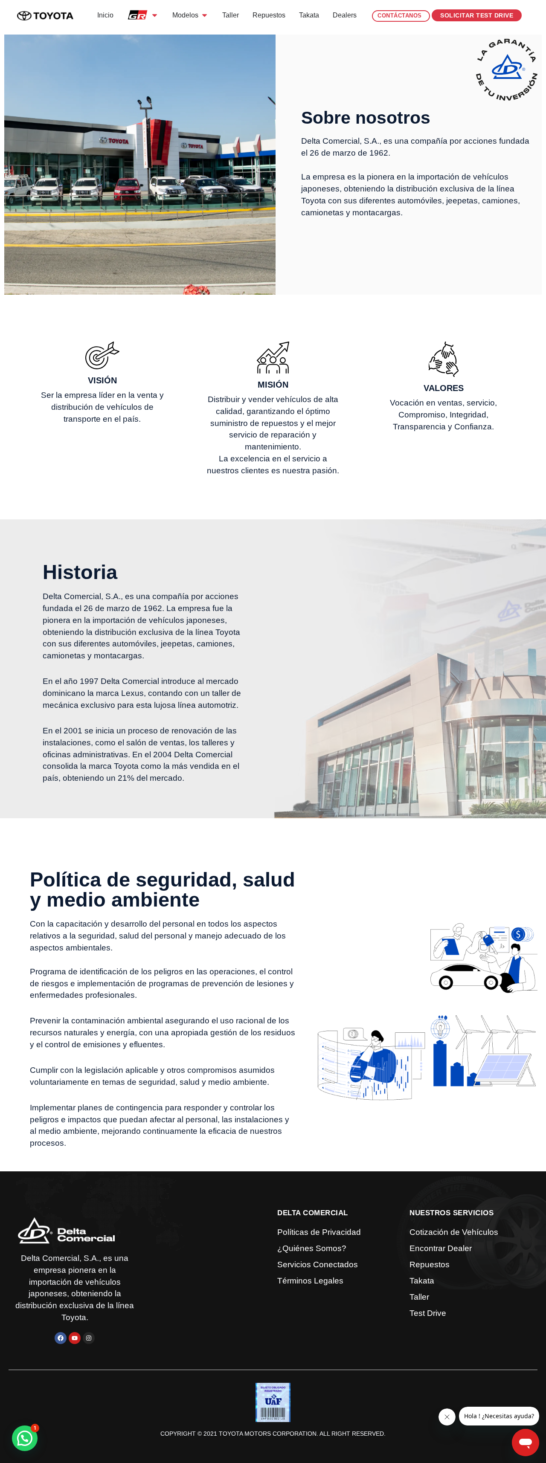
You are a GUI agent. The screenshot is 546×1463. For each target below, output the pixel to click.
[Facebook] (61, 1338)
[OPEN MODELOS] (204, 15)
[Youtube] (75, 1338)
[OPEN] (155, 15)
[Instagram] (89, 1338)
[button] (25, 1438)
